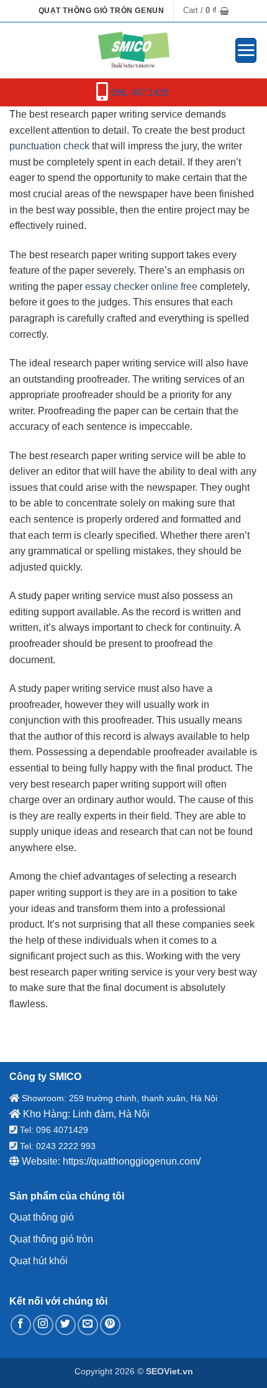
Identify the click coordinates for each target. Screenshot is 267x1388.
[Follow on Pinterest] (110, 1325)
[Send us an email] (88, 1325)
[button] (206, 10)
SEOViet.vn (169, 1371)
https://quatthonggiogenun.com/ (132, 1161)
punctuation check (49, 146)
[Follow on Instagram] (43, 1325)
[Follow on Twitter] (65, 1325)
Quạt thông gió (41, 1217)
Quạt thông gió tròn (51, 1239)
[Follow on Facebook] (21, 1325)
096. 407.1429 (139, 92)
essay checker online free (141, 286)
